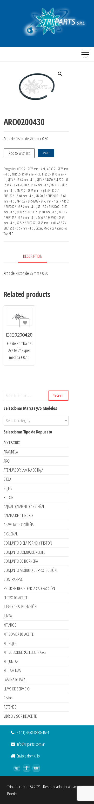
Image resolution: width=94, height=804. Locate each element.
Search (58, 396)
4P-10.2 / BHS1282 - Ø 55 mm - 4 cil (38, 201)
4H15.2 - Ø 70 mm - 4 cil (26, 174)
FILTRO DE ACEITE (16, 598)
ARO (11, 233)
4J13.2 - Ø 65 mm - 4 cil (21, 179)
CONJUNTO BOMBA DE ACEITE (24, 552)
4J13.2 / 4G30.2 (46, 179)
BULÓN (8, 497)
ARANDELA (11, 452)
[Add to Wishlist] (24, 322)
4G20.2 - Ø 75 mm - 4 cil (31, 169)
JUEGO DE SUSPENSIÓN (20, 606)
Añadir (46, 153)
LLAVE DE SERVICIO (17, 689)
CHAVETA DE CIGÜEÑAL (19, 524)
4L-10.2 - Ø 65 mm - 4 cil (34, 185)
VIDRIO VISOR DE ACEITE (20, 716)
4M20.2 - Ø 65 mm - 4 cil (31, 190)
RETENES (10, 707)
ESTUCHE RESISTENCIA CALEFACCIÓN (29, 588)
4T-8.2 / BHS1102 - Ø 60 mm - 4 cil (37, 212)
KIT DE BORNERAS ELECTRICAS (25, 652)
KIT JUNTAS (11, 661)
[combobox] (36, 421)
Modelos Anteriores (55, 228)
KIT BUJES (10, 643)
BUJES (8, 488)
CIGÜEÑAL (11, 534)
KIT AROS (10, 625)
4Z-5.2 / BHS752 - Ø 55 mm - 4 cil (36, 223)
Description (32, 256)
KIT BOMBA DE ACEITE (19, 634)
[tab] (36, 256)
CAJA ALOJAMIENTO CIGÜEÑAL (24, 506)
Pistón (8, 698)
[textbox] (36, 420)
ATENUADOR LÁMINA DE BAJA (23, 470)
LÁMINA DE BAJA (14, 679)
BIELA (7, 479)
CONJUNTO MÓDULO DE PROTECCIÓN (30, 570)
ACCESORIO (12, 443)
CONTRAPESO (13, 579)
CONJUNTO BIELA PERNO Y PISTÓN (28, 543)
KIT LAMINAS (12, 670)
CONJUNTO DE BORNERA (21, 561)
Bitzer (39, 228)
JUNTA (8, 616)
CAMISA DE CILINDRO (18, 515)
